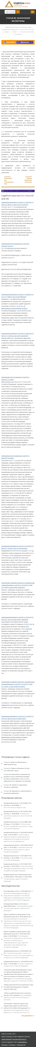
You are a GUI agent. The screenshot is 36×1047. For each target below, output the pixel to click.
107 (7, 521)
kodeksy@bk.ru (22, 1042)
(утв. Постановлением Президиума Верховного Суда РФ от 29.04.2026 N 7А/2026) (18, 975)
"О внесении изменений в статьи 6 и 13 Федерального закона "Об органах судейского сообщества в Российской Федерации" (18, 954)
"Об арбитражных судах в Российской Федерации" (18, 878)
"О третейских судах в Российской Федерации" (18, 858)
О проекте (12, 1045)
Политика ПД (21, 1045)
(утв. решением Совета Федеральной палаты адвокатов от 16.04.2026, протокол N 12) (17, 1008)
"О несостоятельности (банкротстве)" (18, 805)
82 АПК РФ (20, 207)
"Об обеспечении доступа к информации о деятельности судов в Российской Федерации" (18, 825)
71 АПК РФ (28, 629)
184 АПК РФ (17, 555)
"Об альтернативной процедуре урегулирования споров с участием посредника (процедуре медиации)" (18, 867)
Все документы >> (28, 1016)
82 (15, 248)
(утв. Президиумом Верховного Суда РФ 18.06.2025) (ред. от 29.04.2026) (18, 996)
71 (29, 624)
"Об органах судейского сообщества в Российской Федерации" (18, 964)
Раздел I (7, 32)
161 (22, 306)
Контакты (4, 1045)
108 (21, 521)
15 (17, 306)
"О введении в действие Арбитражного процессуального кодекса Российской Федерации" (18, 848)
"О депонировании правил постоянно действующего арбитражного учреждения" (18, 907)
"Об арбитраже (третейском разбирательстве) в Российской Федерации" (18, 815)
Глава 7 (15, 32)
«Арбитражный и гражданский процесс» (13, 1039)
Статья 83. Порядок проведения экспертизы (28, 179)
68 (12, 248)
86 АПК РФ (4, 347)
